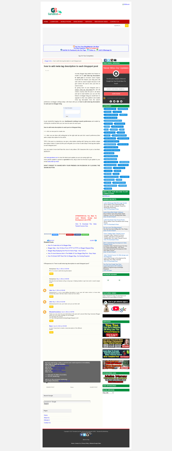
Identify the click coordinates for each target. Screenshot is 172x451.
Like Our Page (81, 50)
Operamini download (110, 165)
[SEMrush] (125, 4)
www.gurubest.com (52, 157)
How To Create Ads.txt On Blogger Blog (59, 245)
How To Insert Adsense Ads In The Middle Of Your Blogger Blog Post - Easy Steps (72, 253)
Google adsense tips (118, 126)
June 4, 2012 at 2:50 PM (67, 312)
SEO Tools (108, 173)
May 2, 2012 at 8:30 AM (59, 290)
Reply (51, 273)
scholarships (108, 171)
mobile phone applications (111, 141)
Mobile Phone (66, 21)
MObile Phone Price (110, 144)
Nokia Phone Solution (110, 159)
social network (124, 176)
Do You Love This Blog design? (112, 227)
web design (108, 188)
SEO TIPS (117, 171)
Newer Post (50, 240)
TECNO (119, 179)
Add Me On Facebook (69, 50)
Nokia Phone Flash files (111, 156)
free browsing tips (120, 123)
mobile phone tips (123, 144)
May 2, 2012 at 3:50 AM (63, 268)
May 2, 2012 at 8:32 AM (59, 301)
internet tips (121, 132)
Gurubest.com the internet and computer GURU (84, 431)
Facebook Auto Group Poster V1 (113, 120)
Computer (54, 21)
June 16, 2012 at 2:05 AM (60, 326)
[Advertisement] (86, 36)
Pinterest (70, 234)
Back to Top (86, 439)
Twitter (55, 234)
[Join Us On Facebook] (110, 101)
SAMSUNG (108, 168)
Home (46, 21)
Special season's (109, 179)
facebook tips (108, 123)
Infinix (122, 129)
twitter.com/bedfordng (59, 368)
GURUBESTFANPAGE (62, 365)
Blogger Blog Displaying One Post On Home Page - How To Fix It (67, 250)
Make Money (78, 21)
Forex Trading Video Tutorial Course (114, 233)
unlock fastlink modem (119, 182)
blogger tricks (117, 111)
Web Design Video (101, 21)
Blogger (89, 432)
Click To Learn (107, 270)
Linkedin (77, 234)
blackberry (108, 111)
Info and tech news (110, 132)
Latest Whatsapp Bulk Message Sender (115, 203)
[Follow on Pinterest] (121, 101)
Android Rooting (123, 109)
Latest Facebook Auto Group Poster (114, 220)
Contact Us (47, 422)
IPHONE (107, 135)
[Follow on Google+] (117, 101)
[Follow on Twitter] (114, 101)
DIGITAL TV (124, 114)
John (50, 290)
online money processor (111, 162)
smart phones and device (111, 176)
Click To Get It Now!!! (109, 217)
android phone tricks (110, 109)
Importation (114, 129)
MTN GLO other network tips (112, 150)
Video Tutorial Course (110, 185)
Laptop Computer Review (119, 135)
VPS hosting (123, 185)
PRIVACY (47, 420)
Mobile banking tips (123, 138)
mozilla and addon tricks (111, 147)
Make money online (110, 138)
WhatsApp (85, 234)
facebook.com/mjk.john (58, 367)
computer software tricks (111, 114)
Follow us (92, 50)
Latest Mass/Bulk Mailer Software (113, 212)
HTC (106, 129)
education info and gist (110, 117)
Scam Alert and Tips (119, 168)
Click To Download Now (111, 261)
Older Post (93, 240)
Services (88, 21)
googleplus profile (57, 370)
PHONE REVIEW (123, 165)
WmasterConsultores (55, 312)
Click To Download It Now (111, 209)
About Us (46, 417)
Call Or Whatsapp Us (105, 50)
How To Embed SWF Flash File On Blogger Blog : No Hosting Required (68, 256)
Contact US (114, 21)
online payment (124, 162)
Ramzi (51, 326)
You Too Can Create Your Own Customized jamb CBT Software (112, 265)
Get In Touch (122, 98)
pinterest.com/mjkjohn (59, 372)
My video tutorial (109, 153)
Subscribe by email (53, 161)
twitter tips (107, 182)
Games (107, 126)
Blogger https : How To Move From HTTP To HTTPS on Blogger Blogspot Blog (71, 248)
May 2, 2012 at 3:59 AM (63, 279)
